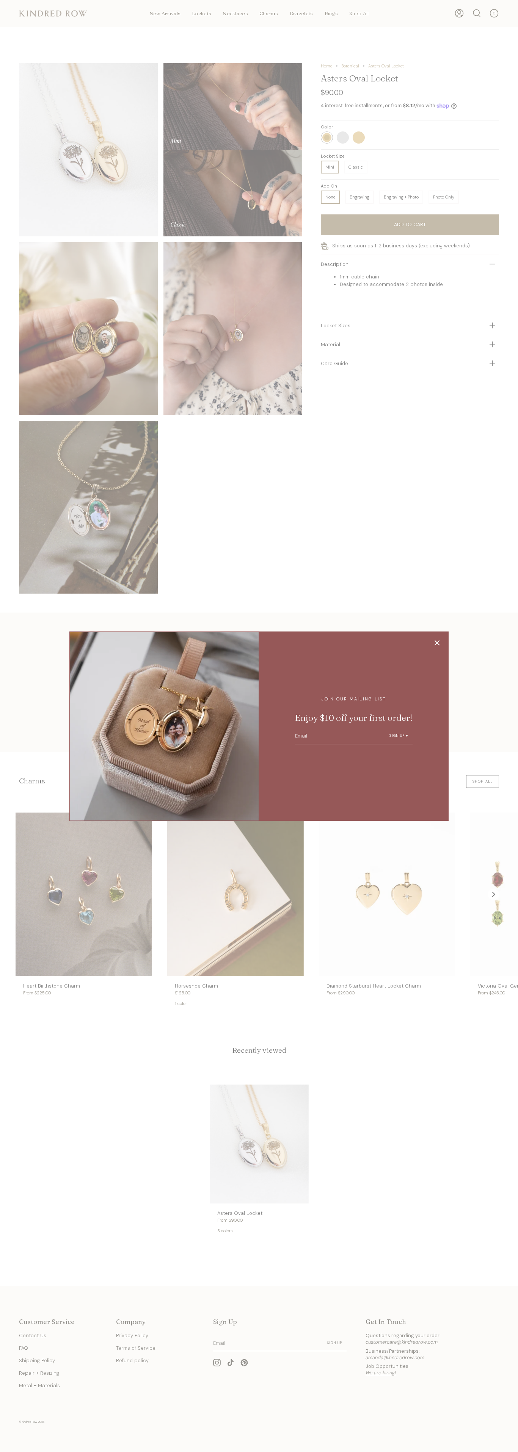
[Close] (437, 643)
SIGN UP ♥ (398, 735)
